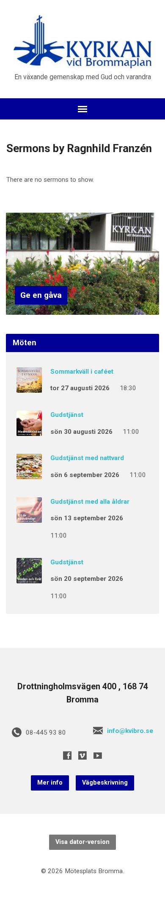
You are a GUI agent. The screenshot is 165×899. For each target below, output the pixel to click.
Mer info (50, 782)
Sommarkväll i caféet (81, 371)
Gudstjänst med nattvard (87, 458)
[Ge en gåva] (83, 308)
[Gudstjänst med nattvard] (29, 473)
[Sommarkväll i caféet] (29, 387)
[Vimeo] (82, 755)
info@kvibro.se (130, 731)
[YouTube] (98, 755)
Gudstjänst (66, 415)
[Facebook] (67, 755)
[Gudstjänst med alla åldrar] (29, 517)
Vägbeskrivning (105, 782)
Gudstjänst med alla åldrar (89, 501)
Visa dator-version (82, 842)
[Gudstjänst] (29, 430)
